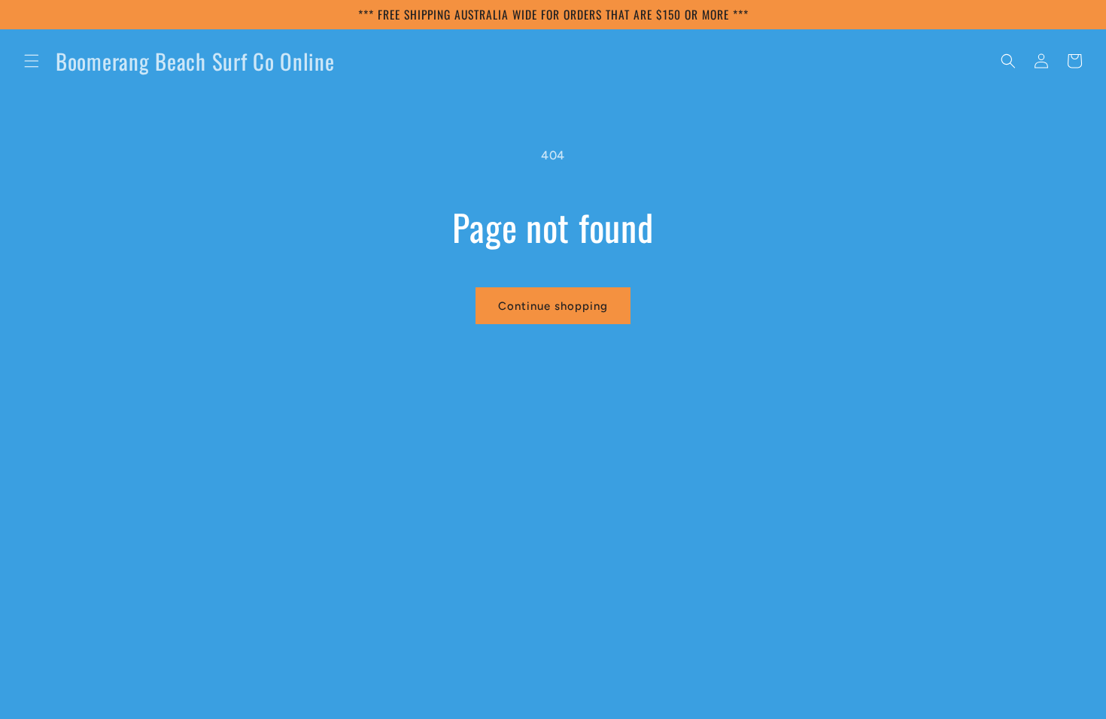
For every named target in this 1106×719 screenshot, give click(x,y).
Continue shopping (553, 306)
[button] (31, 60)
